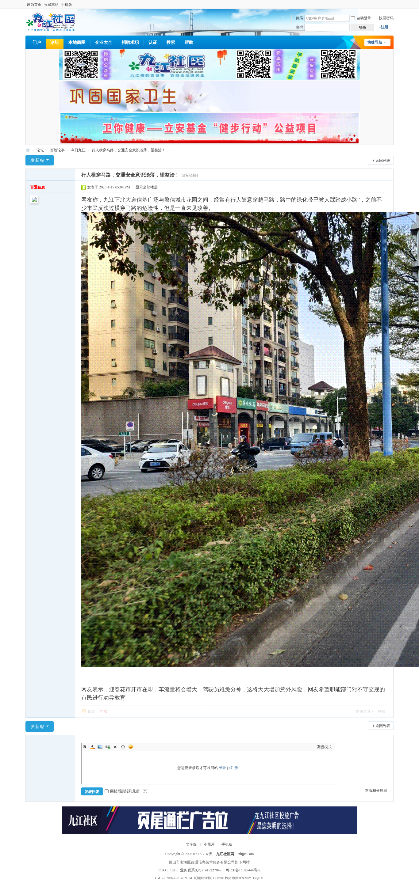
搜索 (171, 42)
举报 (381, 711)
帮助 (189, 42)
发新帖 (37, 160)
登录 (222, 767)
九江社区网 (27, 150)
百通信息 (37, 187)
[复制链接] (189, 175)
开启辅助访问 (392, 4)
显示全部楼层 (147, 186)
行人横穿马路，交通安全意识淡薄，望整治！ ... (130, 149)
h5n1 (173, 869)
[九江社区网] (50, 21)
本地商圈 (77, 42)
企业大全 (103, 42)
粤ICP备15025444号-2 (243, 869)
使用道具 (363, 711)
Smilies (131, 747)
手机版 (66, 4)
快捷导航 (374, 42)
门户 (37, 42)
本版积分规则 (376, 790)
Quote (115, 747)
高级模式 (324, 746)
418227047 (213, 869)
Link (108, 747)
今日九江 (78, 149)
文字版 (191, 844)
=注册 (383, 26)
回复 (91, 711)
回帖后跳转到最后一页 (128, 790)
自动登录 (363, 17)
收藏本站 (51, 4)
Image (100, 747)
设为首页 (34, 4)
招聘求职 (130, 42)
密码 (299, 27)
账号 (299, 17)
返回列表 (382, 160)
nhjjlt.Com (246, 853)
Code (123, 747)
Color (92, 747)
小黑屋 (209, 844)
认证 (152, 42)
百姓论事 (57, 149)
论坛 (54, 42)
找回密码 (386, 17)
